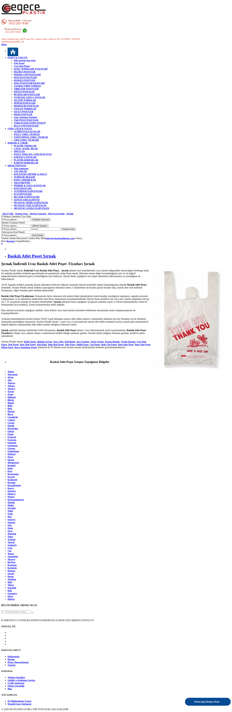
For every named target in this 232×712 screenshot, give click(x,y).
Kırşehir (11, 482)
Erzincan (12, 437)
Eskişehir (12, 443)
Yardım (69, 214)
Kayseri (11, 477)
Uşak (10, 548)
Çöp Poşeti (95, 344)
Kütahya (12, 491)
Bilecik (11, 400)
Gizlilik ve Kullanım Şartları (21, 680)
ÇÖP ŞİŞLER (20, 171)
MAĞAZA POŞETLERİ (25, 77)
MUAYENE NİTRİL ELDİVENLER (31, 203)
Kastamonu (13, 474)
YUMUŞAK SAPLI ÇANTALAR (29, 97)
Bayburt (11, 562)
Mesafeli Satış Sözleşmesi (19, 704)
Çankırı (11, 420)
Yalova (11, 585)
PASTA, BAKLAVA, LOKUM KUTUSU (33, 154)
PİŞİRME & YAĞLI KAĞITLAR (30, 185)
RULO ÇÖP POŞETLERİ (26, 126)
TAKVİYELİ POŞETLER (26, 120)
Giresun (11, 448)
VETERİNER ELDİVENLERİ (28, 191)
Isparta (11, 460)
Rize (10, 517)
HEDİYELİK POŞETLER (26, 106)
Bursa (10, 414)
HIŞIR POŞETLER (23, 114)
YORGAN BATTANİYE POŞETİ (29, 123)
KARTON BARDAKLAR (26, 163)
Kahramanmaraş (16, 499)
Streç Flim (58, 342)
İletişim (11, 659)
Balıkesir (12, 397)
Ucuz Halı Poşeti (22, 66)
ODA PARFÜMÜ (22, 183)
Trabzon (11, 539)
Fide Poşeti (19, 63)
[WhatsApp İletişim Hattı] (220, 699)
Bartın (11, 576)
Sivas (10, 531)
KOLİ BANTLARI (23, 188)
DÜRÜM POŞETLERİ (24, 103)
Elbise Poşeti (7, 347)
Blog (10, 689)
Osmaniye (12, 593)
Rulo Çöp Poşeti (109, 344)
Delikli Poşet (83, 344)
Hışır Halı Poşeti (28, 344)
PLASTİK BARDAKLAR (26, 160)
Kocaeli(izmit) (14, 485)
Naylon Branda (128, 342)
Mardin (11, 502)
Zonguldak (13, 556)
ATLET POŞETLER (23, 111)
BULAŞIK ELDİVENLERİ (26, 197)
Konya (11, 488)
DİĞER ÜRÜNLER (17, 166)
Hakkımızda (13, 656)
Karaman (12, 565)
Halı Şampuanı (21, 168)
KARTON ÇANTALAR (25, 157)
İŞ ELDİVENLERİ (23, 194)
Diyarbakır (13, 428)
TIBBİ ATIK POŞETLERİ (26, 89)
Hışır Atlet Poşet (142, 344)
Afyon (10, 377)
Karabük (12, 588)
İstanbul (11, 465)
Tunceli (11, 542)
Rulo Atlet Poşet (126, 344)
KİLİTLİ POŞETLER (24, 92)
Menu (4, 44)
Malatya (11, 494)
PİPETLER (19, 151)
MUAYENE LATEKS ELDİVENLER (31, 208)
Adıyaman (13, 374)
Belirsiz (11, 599)
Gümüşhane (13, 451)
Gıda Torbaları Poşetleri (25, 117)
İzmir (10, 468)
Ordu (10, 514)
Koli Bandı (70, 342)
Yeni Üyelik (7, 214)
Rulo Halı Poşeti (56, 344)
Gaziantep (12, 445)
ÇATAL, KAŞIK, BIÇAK (26, 148)
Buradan (10, 241)
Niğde (10, 511)
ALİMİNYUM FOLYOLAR (27, 131)
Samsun (11, 522)
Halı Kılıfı (42, 344)
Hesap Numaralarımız (18, 662)
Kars (10, 471)
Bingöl (11, 403)
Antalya (11, 389)
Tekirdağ (12, 534)
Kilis (10, 591)
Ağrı (10, 380)
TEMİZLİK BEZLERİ (24, 177)
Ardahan (12, 579)
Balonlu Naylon (44, 342)
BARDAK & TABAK (18, 143)
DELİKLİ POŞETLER (24, 72)
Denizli (11, 426)
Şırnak (11, 573)
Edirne (11, 431)
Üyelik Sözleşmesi (16, 683)
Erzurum (12, 440)
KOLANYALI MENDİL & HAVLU (30, 174)
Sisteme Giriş (21, 214)
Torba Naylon (97, 342)
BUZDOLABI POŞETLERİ (27, 94)
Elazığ (10, 434)
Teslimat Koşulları (16, 677)
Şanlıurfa (12, 545)
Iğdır (10, 582)
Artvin (11, 391)
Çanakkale (13, 417)
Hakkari (12, 454)
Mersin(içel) (13, 462)
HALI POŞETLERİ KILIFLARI (29, 83)
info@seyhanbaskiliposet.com (60, 238)
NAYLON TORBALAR (25, 109)
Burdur (11, 411)
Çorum (11, 423)
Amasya (11, 383)
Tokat (10, 536)
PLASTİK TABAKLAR (25, 146)
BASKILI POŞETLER (24, 80)
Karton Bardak (112, 342)
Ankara (11, 386)
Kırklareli (12, 480)
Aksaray (11, 559)
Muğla (11, 505)
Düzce (10, 596)
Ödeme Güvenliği (16, 686)
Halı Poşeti (13, 344)
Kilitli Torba (30, 342)
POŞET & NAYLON (17, 57)
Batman (11, 571)
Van (9, 551)
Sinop (10, 528)
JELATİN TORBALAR (25, 100)
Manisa (11, 497)
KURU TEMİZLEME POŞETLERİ (31, 69)
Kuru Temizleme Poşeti (26, 347)
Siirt (10, 525)
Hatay (10, 457)
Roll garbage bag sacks (25, 60)
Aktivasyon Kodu (56, 214)
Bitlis (10, 406)
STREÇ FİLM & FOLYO (20, 129)
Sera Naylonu (82, 342)
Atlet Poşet (70, 344)
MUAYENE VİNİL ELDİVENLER (30, 205)
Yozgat (11, 554)
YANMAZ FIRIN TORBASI (27, 86)
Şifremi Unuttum (37, 214)
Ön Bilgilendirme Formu (19, 701)
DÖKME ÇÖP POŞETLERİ (27, 74)
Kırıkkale (12, 568)
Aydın (10, 394)
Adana (11, 371)
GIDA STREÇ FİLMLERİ (26, 140)
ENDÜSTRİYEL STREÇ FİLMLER (31, 137)
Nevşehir (12, 508)
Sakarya (11, 519)
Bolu (10, 408)
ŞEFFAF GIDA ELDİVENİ (26, 200)
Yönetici (11, 665)
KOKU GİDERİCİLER (25, 180)
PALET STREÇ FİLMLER (27, 134)
